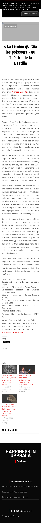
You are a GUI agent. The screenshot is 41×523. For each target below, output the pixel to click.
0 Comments (11, 430)
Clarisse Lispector (20, 92)
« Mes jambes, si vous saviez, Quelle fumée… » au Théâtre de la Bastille (9, 380)
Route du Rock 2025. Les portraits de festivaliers (20, 487)
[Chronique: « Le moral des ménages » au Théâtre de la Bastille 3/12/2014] (27, 369)
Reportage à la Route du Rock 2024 (15, 497)
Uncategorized (10, 26)
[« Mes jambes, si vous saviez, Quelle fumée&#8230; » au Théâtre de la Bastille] (9, 369)
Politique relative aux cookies (19, 9)
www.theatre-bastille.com (12, 332)
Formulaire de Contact (10, 516)
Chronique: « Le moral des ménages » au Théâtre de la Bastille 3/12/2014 (26, 380)
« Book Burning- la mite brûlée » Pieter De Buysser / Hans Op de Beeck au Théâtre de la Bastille (9, 410)
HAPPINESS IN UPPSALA (20, 453)
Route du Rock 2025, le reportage (14, 492)
